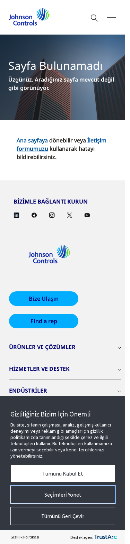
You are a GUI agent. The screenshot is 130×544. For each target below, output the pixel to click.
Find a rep (44, 321)
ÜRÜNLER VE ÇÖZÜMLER (42, 347)
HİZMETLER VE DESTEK (39, 369)
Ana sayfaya (32, 140)
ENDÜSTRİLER (28, 390)
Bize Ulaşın (44, 298)
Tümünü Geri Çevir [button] (62, 516)
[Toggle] (111, 17)
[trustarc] (105, 537)
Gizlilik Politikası (24, 537)
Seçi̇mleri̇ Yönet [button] (62, 494)
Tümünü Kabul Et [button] (62, 473)
